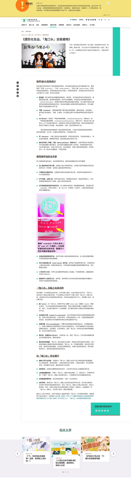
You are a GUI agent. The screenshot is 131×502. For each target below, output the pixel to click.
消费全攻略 (28, 31)
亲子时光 (38, 35)
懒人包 (31, 35)
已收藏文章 (74, 19)
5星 (107, 410)
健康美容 (46, 35)
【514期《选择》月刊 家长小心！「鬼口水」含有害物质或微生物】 (69, 398)
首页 (23, 31)
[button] (103, 15)
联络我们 (81, 19)
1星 (96, 410)
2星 (98, 410)
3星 (101, 410)
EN (99, 19)
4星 (104, 410)
